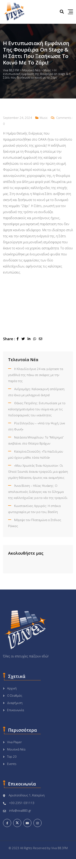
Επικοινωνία (15, 710)
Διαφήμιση (14, 703)
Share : (9, 338)
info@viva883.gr (20, 810)
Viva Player (14, 742)
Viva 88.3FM (59, 848)
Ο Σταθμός (14, 695)
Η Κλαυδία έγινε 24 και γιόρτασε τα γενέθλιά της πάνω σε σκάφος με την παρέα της (35, 375)
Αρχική (12, 688)
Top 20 (12, 756)
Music (44, 118)
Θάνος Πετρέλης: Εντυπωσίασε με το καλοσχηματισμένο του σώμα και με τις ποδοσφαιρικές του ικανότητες (36, 409)
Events (11, 764)
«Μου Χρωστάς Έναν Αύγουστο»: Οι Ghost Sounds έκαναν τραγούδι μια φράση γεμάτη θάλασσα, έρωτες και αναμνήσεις (38, 471)
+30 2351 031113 (21, 803)
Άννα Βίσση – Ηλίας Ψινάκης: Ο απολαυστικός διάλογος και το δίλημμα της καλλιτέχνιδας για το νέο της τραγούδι (37, 492)
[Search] (62, 11)
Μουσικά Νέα (16, 749)
